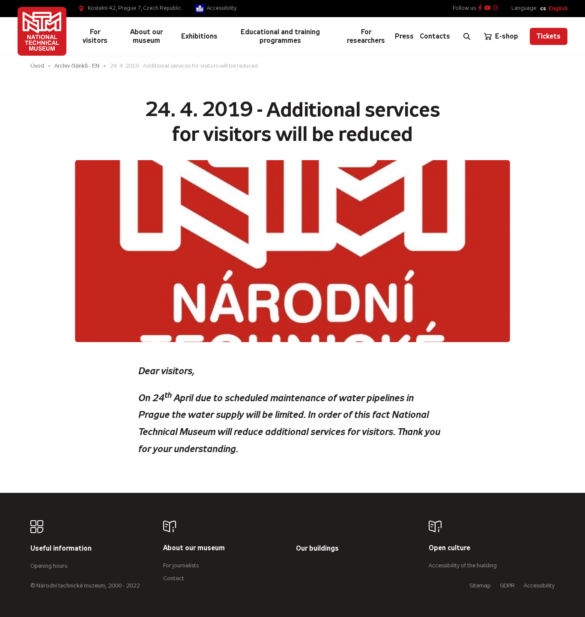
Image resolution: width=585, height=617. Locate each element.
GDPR (507, 585)
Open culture (449, 548)
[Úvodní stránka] (42, 31)
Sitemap (480, 585)
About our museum (194, 548)
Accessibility (222, 8)
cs (543, 8)
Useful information (61, 548)
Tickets (549, 36)
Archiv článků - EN (76, 66)
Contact (173, 578)
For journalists (181, 565)
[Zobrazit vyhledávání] (466, 36)
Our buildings (317, 548)
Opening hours (48, 566)
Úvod (37, 66)
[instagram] (495, 8)
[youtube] (487, 8)
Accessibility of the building (463, 565)
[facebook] (480, 8)
